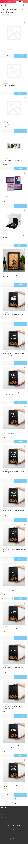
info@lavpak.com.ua (15, 825)
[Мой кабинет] (23, 5)
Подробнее (19, 1)
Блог (2, 811)
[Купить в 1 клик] (24, 23)
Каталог (3, 807)
